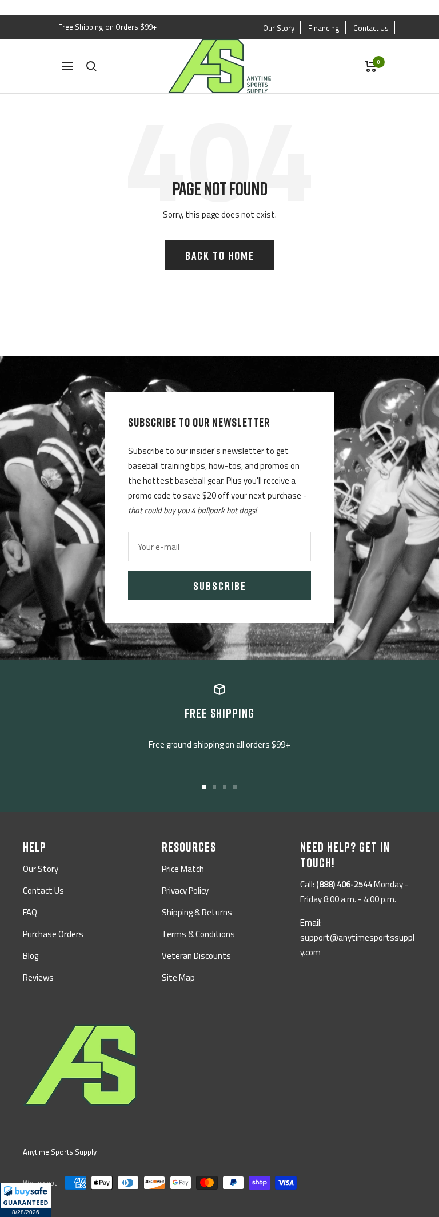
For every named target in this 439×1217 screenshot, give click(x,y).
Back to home (219, 255)
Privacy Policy (185, 890)
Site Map (178, 977)
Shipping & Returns (197, 912)
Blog (30, 955)
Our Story (278, 28)
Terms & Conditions (198, 934)
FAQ (30, 912)
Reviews (38, 977)
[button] (25, 1200)
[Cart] (371, 66)
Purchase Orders (53, 934)
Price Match (183, 868)
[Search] (91, 66)
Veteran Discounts (196, 955)
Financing (324, 28)
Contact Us (371, 28)
